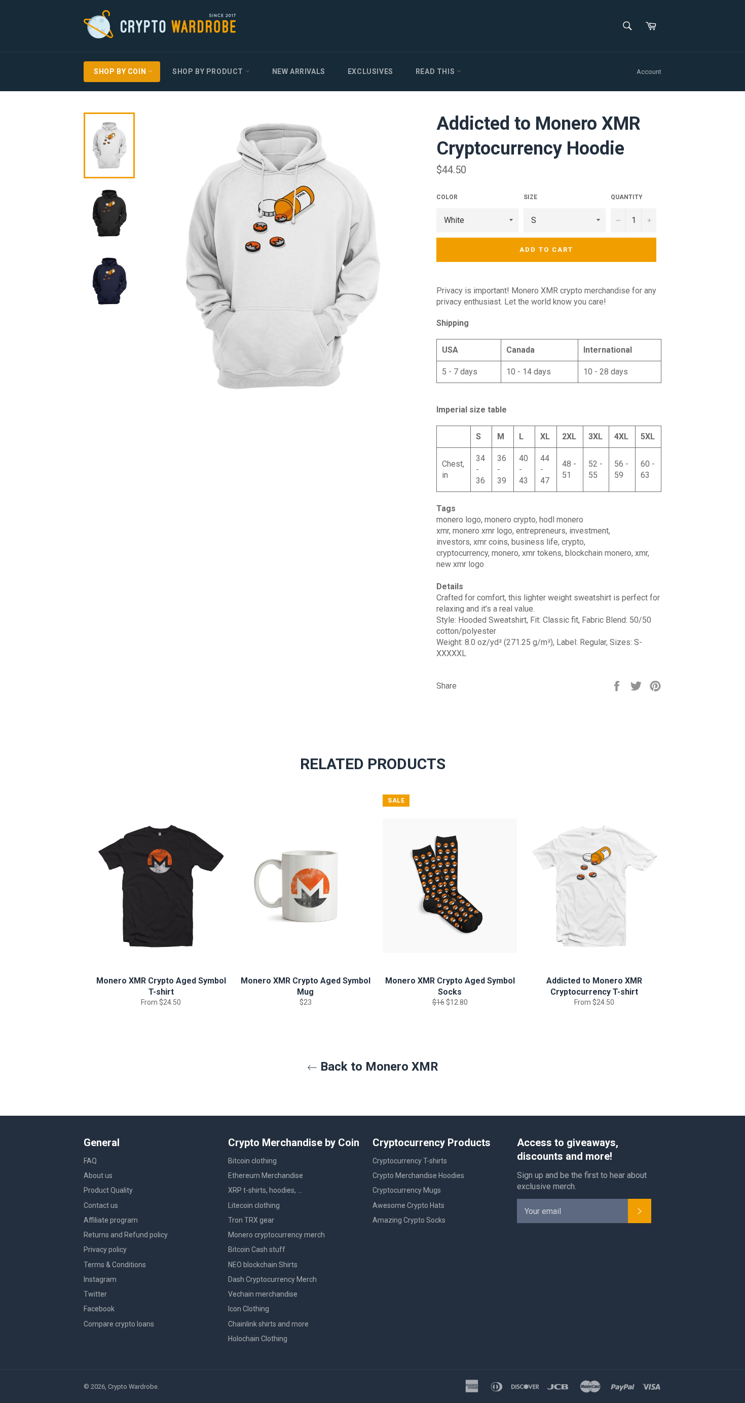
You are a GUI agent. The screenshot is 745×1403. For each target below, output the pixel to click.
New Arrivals (298, 71)
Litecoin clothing (254, 1205)
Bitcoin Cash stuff (256, 1249)
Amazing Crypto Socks (408, 1220)
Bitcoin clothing (252, 1161)
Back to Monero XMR (377, 1066)
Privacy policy (105, 1249)
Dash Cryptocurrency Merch (272, 1279)
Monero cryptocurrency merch (276, 1235)
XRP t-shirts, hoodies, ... (265, 1190)
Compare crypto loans (119, 1324)
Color (447, 197)
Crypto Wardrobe (133, 1386)
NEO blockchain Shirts (262, 1265)
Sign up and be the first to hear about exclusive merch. (582, 1180)
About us (98, 1175)
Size (530, 197)
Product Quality (108, 1190)
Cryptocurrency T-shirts (409, 1161)
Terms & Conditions (115, 1265)
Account (649, 71)
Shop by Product (208, 71)
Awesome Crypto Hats (408, 1205)
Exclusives (370, 71)
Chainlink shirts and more (268, 1324)
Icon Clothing (248, 1309)
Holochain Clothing (257, 1339)
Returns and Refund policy (126, 1235)
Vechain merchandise (262, 1294)
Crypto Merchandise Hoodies (418, 1175)
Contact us (101, 1205)
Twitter (95, 1294)
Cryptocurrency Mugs (406, 1190)
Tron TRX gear (251, 1220)
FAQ (90, 1161)
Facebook (99, 1309)
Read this (436, 71)
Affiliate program (111, 1220)
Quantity (627, 197)
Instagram (100, 1279)
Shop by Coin (121, 71)
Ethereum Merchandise (265, 1175)
